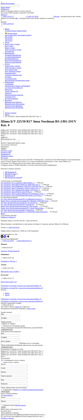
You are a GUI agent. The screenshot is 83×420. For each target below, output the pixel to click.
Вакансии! (8, 89)
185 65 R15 (8, 40)
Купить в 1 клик (6, 150)
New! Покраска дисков (13, 71)
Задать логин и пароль (11, 362)
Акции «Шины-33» (11, 91)
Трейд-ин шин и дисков (13, 50)
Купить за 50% (6, 152)
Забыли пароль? (20, 405)
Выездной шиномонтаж (13, 60)
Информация (9, 82)
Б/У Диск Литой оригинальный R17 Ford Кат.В (17, 204)
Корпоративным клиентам (14, 95)
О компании (9, 84)
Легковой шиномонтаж (13, 55)
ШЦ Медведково (10, 174)
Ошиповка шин (10, 73)
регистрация (8, 395)
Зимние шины (21, 31)
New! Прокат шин (11, 69)
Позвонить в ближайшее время (14, 326)
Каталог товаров (10, 113)
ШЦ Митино (9, 176)
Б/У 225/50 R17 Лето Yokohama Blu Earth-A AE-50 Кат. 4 (20, 190)
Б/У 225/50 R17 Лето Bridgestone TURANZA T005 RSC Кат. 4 (22, 186)
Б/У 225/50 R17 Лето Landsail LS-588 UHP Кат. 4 (17, 183)
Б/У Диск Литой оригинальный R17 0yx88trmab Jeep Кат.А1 (21, 199)
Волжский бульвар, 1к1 (9, 282)
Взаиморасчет (5, 154)
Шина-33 (4, 14)
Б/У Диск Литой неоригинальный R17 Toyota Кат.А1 (19, 203)
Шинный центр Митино (13, 102)
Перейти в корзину (7, 418)
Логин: (3, 364)
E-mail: (3, 368)
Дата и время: (5, 341)
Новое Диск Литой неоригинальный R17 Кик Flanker (19, 206)
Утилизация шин (11, 78)
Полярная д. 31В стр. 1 (9, 261)
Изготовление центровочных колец (17, 80)
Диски (7, 42)
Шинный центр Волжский (14, 107)
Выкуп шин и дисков (12, 44)
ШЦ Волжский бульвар (13, 177)
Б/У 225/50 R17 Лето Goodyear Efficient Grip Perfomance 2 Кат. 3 (23, 194)
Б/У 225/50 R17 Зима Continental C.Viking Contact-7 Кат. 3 (20, 188)
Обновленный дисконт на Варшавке (17, 86)
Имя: (2, 314)
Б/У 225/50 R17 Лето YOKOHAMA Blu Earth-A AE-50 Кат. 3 (22, 195)
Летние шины (12, 33)
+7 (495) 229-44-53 (7, 24)
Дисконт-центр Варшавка (14, 106)
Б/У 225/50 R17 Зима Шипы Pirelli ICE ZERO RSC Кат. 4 (20, 184)
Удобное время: (6, 322)
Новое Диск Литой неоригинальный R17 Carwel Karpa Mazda (22, 208)
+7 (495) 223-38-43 (7, 241)
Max (16, 18)
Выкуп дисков (10, 48)
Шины (7, 29)
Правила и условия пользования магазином (28, 390)
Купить (4, 148)
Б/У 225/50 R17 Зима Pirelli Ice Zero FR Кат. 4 (16, 192)
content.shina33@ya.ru (24, 241)
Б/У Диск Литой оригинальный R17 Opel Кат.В (17, 210)
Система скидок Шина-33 (14, 88)
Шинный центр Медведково (14, 104)
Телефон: (4, 318)
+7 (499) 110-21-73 (7, 16)
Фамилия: (4, 384)
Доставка (8, 77)
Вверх (3, 213)
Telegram (56, 16)
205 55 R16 (8, 37)
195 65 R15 (8, 39)
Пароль (3, 401)
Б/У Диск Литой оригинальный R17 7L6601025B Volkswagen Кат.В (24, 212)
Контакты (8, 100)
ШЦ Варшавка (10, 172)
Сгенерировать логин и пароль (14, 360)
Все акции (4, 158)
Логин (3, 397)
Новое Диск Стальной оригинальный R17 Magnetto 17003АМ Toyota (24, 201)
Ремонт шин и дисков (12, 66)
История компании (11, 98)
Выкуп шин (9, 46)
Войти (3, 407)
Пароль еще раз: (6, 376)
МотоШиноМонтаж (12, 59)
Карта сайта (31, 308)
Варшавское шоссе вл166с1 (10, 271)
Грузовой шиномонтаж (13, 57)
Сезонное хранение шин (13, 75)
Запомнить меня (8, 405)
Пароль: (3, 372)
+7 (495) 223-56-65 (32, 16)
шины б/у (18, 307)
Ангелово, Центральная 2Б (10, 251)
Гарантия (8, 93)
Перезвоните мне (7, 329)
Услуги (7, 64)
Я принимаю (8, 390)
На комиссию (9, 51)
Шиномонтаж (9, 53)
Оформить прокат (7, 156)
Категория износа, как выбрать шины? (18, 35)
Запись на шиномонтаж (13, 62)
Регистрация (5, 391)
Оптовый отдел (10, 97)
